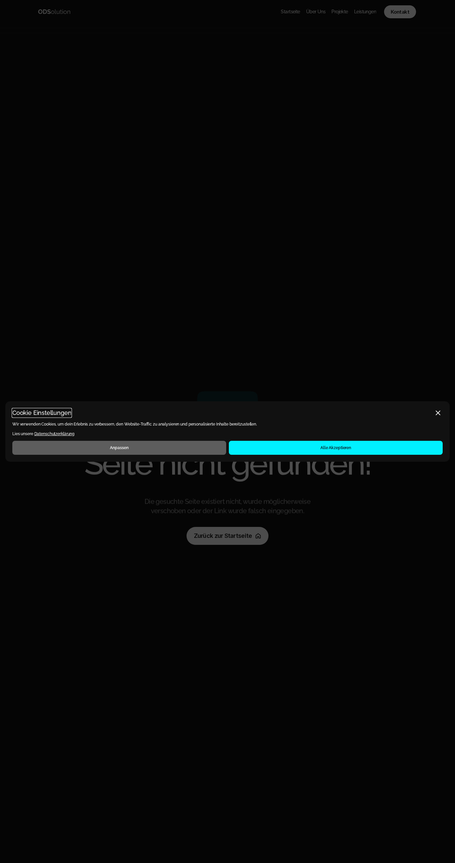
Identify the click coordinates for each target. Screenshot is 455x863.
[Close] (438, 413)
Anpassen (119, 447)
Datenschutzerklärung (54, 434)
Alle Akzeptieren (335, 447)
